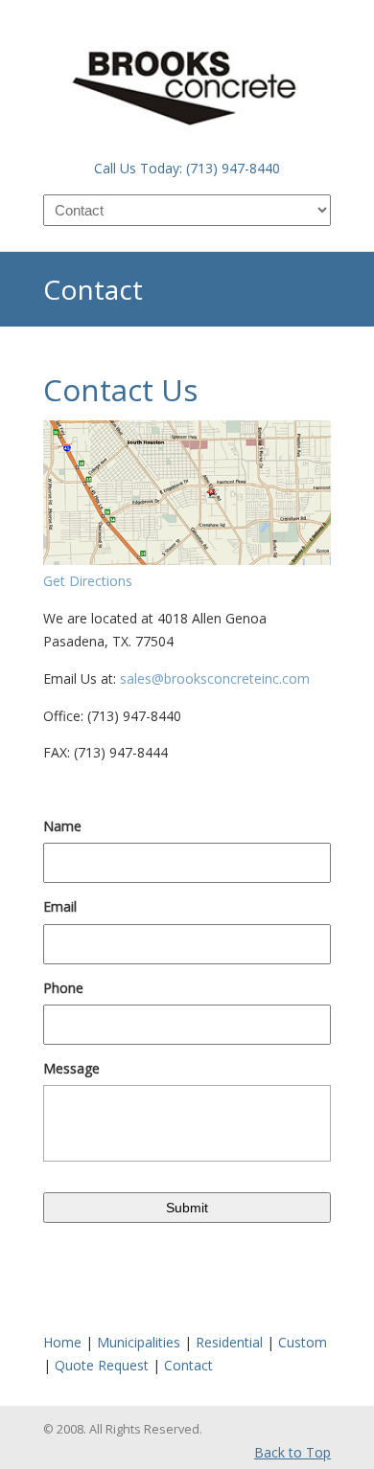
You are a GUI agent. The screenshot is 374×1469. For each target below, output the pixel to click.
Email (60, 906)
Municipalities (138, 1342)
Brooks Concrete (187, 77)
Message (71, 1068)
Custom (302, 1342)
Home (62, 1342)
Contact (188, 1365)
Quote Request (102, 1365)
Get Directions (87, 581)
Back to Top (292, 1452)
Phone (63, 988)
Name (62, 826)
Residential (229, 1342)
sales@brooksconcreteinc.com (213, 678)
